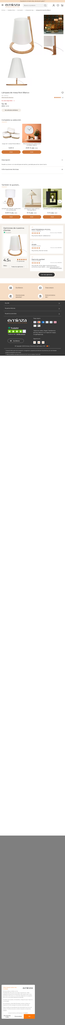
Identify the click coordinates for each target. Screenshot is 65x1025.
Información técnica (7, 97)
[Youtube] (39, 342)
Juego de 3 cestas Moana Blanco (11, 143)
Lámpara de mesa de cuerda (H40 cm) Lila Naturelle (11, 209)
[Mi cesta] (62, 6)
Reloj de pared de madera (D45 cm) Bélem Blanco (31, 144)
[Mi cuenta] (53, 6)
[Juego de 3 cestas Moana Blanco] (11, 133)
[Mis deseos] (58, 6)
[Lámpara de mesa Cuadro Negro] (52, 198)
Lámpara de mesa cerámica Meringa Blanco (31, 209)
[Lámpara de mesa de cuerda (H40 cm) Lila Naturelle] (11, 198)
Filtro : (5, 265)
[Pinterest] (34, 342)
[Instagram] (43, 342)
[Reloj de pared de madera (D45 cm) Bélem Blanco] (31, 133)
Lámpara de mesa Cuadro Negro (52, 208)
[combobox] (18, 266)
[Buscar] (45, 5)
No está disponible (7, 100)
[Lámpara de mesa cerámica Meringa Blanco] (31, 198)
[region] (32, 11)
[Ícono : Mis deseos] (62, 92)
